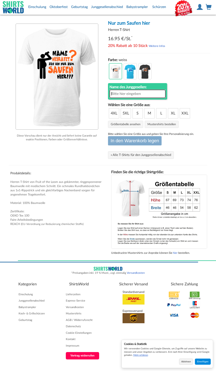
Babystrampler (137, 7)
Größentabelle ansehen (125, 124)
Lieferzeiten (73, 294)
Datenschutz (73, 326)
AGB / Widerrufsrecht (79, 320)
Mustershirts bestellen (161, 124)
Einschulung (37, 7)
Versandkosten (136, 273)
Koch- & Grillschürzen (32, 313)
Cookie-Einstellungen (79, 333)
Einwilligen (202, 361)
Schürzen (159, 7)
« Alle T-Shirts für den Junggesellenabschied (141, 155)
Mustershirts (73, 313)
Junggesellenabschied (107, 7)
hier (175, 253)
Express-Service (75, 300)
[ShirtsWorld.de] (13, 7)
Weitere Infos (157, 46)
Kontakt (71, 339)
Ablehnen (186, 361)
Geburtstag (79, 7)
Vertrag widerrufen (82, 355)
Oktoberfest (59, 7)
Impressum (72, 345)
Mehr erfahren (140, 355)
